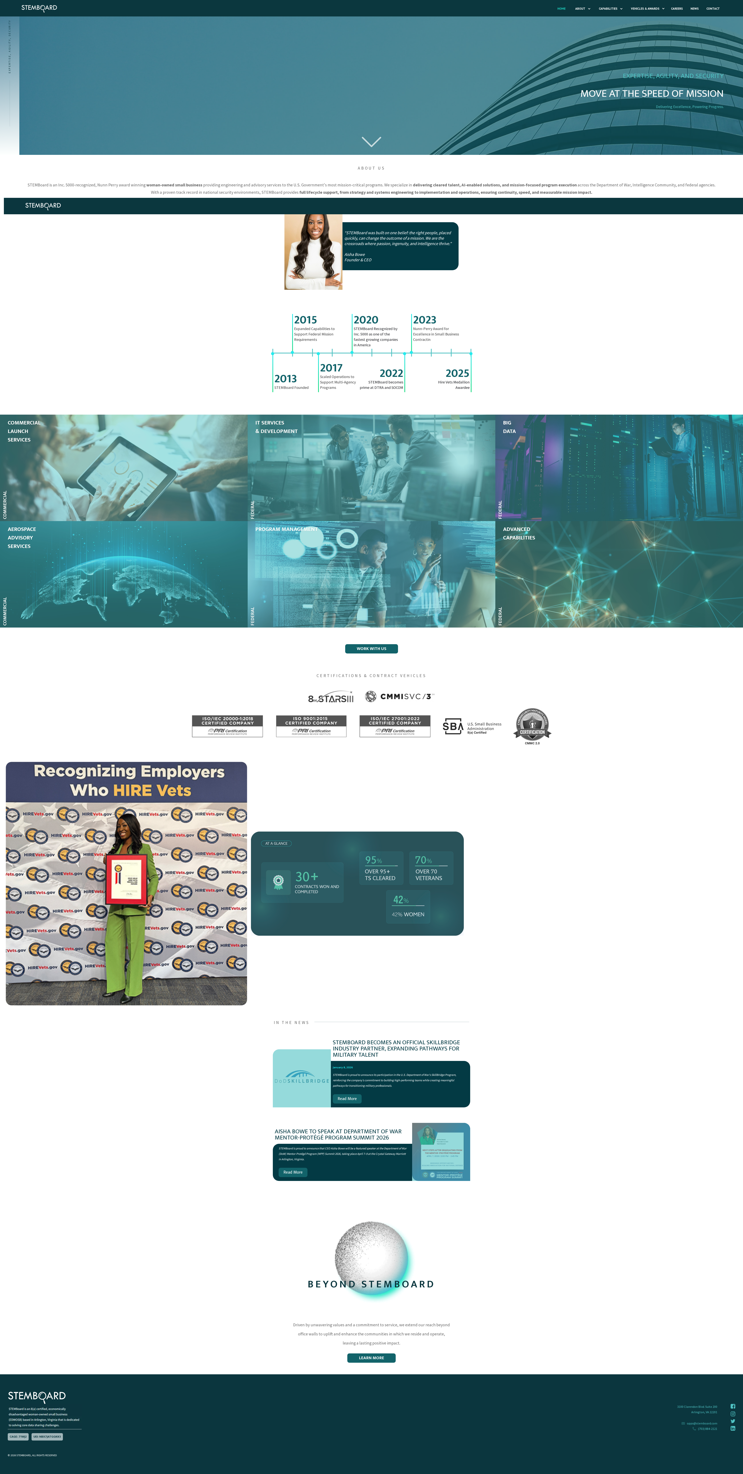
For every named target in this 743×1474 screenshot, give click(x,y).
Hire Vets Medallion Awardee (454, 385)
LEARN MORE (371, 1358)
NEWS (695, 8)
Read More (347, 1098)
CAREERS (677, 8)
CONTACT (713, 8)
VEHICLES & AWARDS (645, 8)
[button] (581, 8)
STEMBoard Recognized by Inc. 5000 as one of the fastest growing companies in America (376, 336)
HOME (561, 8)
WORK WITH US (371, 648)
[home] (29, 8)
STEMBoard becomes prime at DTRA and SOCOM (381, 385)
